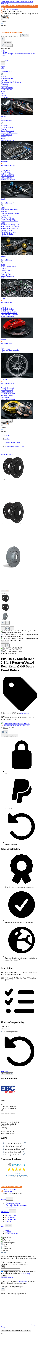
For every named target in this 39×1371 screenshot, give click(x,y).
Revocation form (11, 1207)
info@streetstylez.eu (9, 1191)
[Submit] (3, 1266)
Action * (4, 1262)
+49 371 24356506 (12, 9)
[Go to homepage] (12, 33)
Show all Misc (6, 72)
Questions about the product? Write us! (17, 724)
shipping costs (24, 713)
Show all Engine (6, 120)
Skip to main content (8, 2)
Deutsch (3, 22)
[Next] (7, 591)
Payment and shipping (13, 1203)
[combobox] (10, 36)
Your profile (12, 54)
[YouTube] (6, 1196)
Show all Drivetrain (7, 383)
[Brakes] (17, 337)
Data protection (11, 1219)
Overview (4, 54)
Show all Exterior (7, 203)
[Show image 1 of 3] (1, 593)
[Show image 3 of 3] (6, 593)
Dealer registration (12, 1233)
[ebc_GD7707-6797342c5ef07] (13, 512)
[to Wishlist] (4, 732)
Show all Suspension (8, 165)
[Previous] (3, 591)
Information (5, 1212)
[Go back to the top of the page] (3, 1289)
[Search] (22, 35)
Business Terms (11, 1215)
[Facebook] (1, 1196)
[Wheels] (17, 377)
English (3, 25)
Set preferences (17, 1330)
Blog (7, 1230)
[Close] (1, 1333)
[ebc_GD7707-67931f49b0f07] (13, 467)
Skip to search (19, 2)
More (3, 1226)
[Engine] (17, 159)
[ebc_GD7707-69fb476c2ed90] (13, 557)
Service (3, 1199)
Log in (3, 50)
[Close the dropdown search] (27, 35)
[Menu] (3, 63)
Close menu (8, 46)
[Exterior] (17, 254)
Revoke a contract (7, 1278)
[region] (19, 554)
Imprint (8, 1221)
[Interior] (17, 296)
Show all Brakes (6, 302)
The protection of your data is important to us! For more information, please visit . (18, 1272)
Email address (6, 1264)
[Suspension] (17, 197)
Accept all (27, 1330)
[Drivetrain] (17, 418)
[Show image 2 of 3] (4, 593)
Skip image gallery (7, 454)
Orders (3, 55)
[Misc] (17, 115)
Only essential (6, 1330)
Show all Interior (6, 260)
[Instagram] (3, 1196)
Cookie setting (10, 1217)
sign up (5, 52)
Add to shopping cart (10, 736)
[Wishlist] (2, 58)
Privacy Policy (25, 1273)
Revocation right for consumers (16, 1205)
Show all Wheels (6, 343)
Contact (8, 1232)
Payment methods (29, 54)
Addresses (19, 54)
